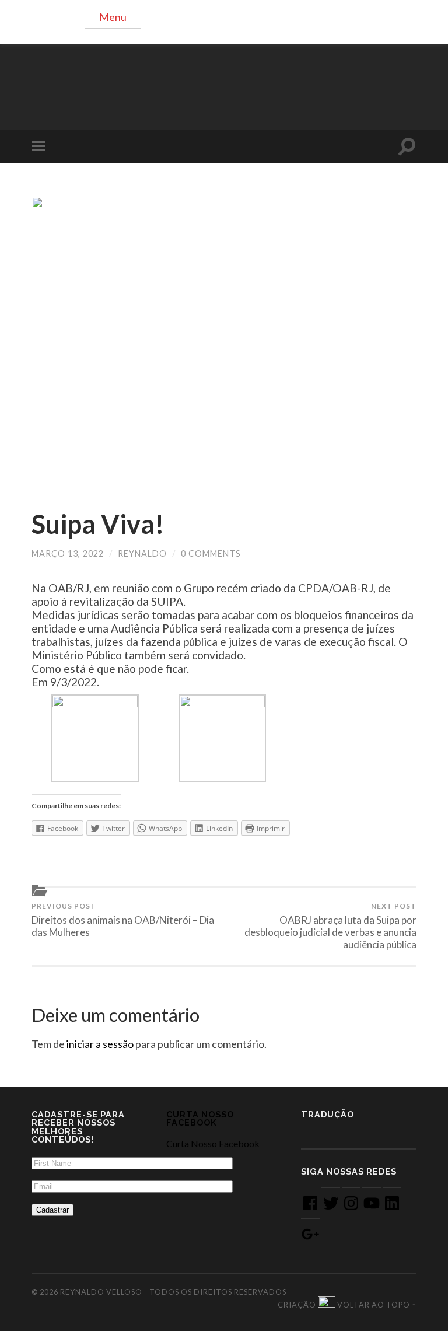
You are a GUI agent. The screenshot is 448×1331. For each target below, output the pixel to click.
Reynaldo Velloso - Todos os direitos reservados (173, 1292)
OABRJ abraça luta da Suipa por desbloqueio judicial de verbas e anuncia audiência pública (330, 926)
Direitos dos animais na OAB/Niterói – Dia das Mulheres (123, 920)
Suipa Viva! (98, 524)
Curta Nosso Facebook (200, 1118)
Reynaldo (142, 553)
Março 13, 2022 (68, 553)
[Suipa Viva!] (224, 341)
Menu (113, 17)
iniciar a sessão (100, 1043)
